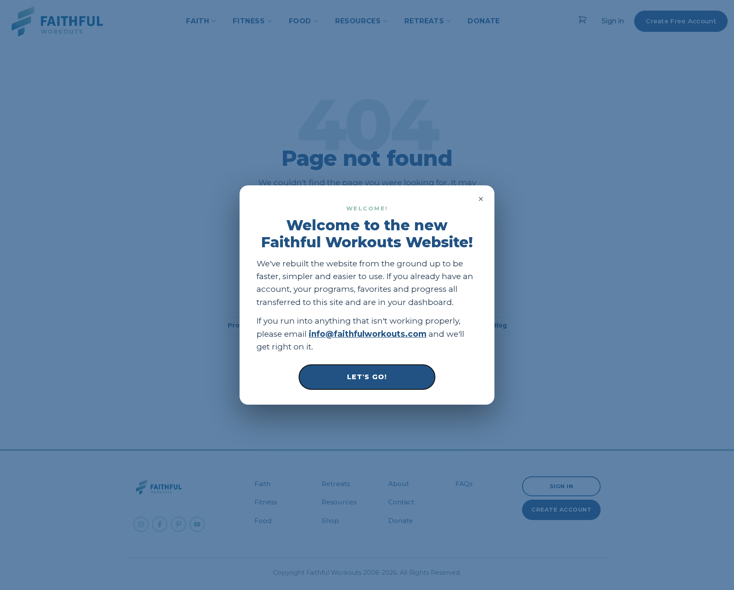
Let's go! (367, 377)
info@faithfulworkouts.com (367, 334)
